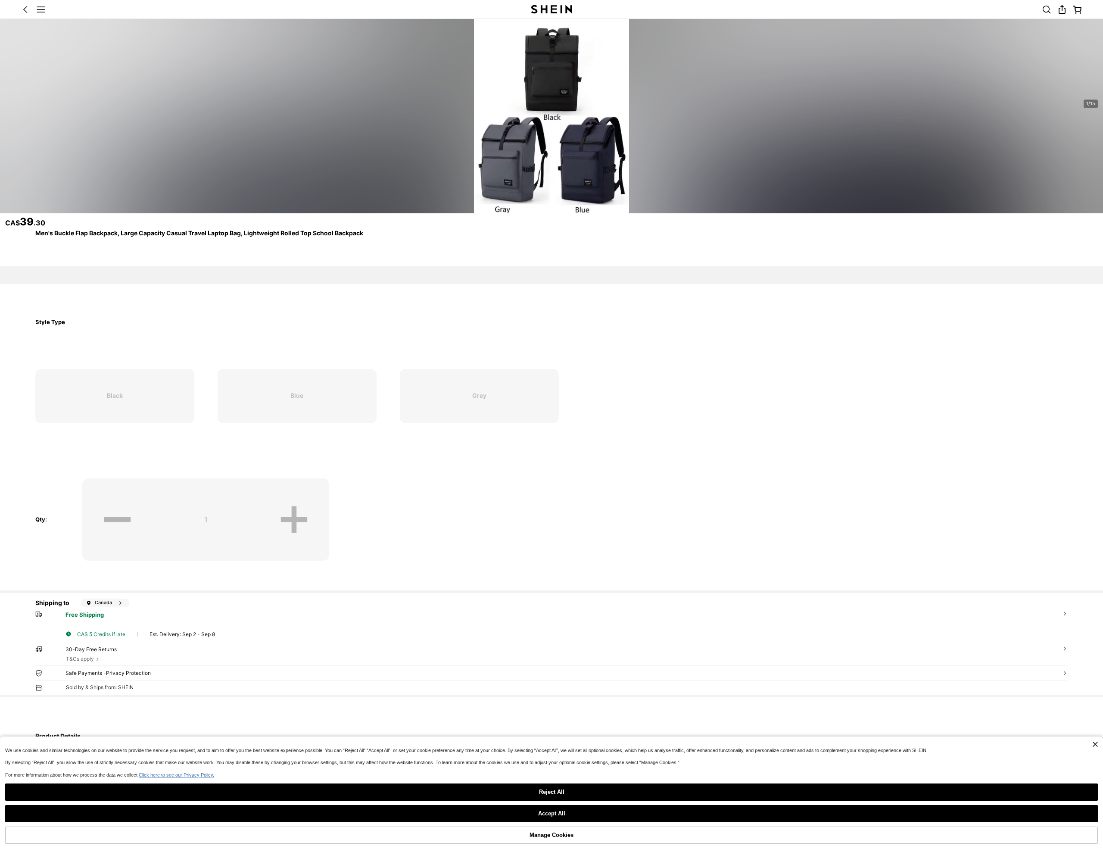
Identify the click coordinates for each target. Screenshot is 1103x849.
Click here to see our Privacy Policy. (176, 774)
